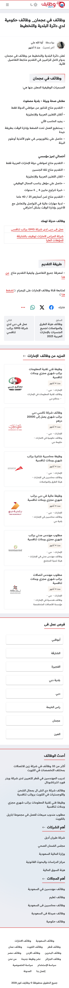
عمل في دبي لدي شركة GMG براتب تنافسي (37, 229)
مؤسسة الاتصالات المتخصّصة (47, 604)
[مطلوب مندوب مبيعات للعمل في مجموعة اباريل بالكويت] (34, 817)
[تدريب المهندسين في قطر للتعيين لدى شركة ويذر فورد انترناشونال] (34, 780)
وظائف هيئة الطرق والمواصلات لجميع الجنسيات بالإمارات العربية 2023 (51, 330)
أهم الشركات (56, 827)
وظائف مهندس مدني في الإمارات (46, 556)
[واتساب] (32, 307)
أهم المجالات (56, 878)
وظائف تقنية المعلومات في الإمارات (44, 394)
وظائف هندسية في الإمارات (49, 600)
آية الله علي (37, 42)
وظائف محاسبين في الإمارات (48, 477)
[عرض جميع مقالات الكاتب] (61, 45)
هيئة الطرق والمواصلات (51, 481)
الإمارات (33, 356)
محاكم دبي (54, 398)
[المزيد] (23, 307)
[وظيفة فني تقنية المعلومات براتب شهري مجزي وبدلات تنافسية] (34, 804)
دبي (50, 390)
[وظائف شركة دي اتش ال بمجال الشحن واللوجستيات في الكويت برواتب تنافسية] (34, 792)
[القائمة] (7, 4)
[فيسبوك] (51, 307)
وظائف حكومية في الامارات (49, 437)
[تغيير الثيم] (33, 4)
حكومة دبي (57, 442)
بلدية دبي (58, 521)
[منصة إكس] (42, 307)
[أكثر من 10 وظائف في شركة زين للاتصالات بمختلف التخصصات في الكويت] (34, 768)
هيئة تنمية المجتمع (53, 560)
